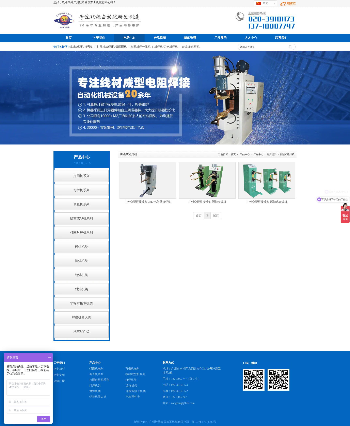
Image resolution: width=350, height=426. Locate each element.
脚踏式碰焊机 (287, 154)
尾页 (216, 215)
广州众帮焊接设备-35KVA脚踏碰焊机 (148, 201)
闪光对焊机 (171, 46)
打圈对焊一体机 (140, 46)
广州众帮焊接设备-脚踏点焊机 (207, 201)
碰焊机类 (271, 154)
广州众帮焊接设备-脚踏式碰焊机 (266, 201)
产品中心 (245, 154)
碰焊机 (186, 46)
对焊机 (158, 46)
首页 (233, 154)
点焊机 (195, 46)
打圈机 (101, 46)
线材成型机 (76, 46)
